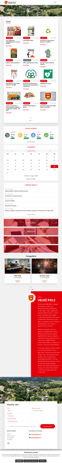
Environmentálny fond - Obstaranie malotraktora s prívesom (30, 85)
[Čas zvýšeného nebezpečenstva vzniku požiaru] (14, 31)
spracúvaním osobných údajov (28, 426)
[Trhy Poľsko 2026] (31, 31)
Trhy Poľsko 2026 (28, 40)
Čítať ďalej (9, 46)
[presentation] (30, 117)
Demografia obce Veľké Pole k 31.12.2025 (13, 84)
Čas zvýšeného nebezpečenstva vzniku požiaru (13, 42)
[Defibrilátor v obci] (48, 74)
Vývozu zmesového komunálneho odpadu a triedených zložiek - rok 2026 (13, 108)
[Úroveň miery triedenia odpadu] (48, 53)
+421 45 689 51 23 (36, 434)
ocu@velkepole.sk (36, 437)
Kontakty (9, 439)
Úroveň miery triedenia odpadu (47, 63)
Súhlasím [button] (19, 461)
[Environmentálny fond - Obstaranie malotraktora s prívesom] (31, 74)
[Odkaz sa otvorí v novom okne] (8, 443)
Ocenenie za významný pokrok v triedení (47, 41)
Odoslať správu (47, 426)
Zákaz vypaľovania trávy (30, 63)
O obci (9, 434)
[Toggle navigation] (55, 2)
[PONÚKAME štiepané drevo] (31, 96)
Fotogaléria (10, 437)
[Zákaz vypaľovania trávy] (31, 53)
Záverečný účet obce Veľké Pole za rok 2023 (48, 106)
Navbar (7, 2)
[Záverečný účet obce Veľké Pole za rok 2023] (48, 96)
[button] (30, 120)
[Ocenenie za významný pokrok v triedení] (48, 31)
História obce (10, 436)
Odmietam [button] (42, 461)
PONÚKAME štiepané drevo (29, 106)
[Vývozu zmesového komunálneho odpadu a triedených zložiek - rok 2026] (14, 96)
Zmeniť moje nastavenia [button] (31, 461)
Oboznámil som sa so (22, 426)
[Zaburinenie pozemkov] (14, 53)
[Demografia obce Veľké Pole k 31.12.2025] (14, 74)
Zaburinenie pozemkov (13, 63)
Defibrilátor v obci (45, 83)
